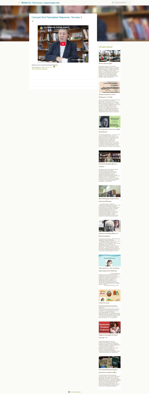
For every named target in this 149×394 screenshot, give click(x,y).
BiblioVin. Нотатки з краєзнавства (40, 2)
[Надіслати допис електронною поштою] (54, 67)
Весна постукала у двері (105, 63)
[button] (33, 21)
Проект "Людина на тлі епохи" (39, 69)
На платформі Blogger (75, 392)
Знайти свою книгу (104, 303)
